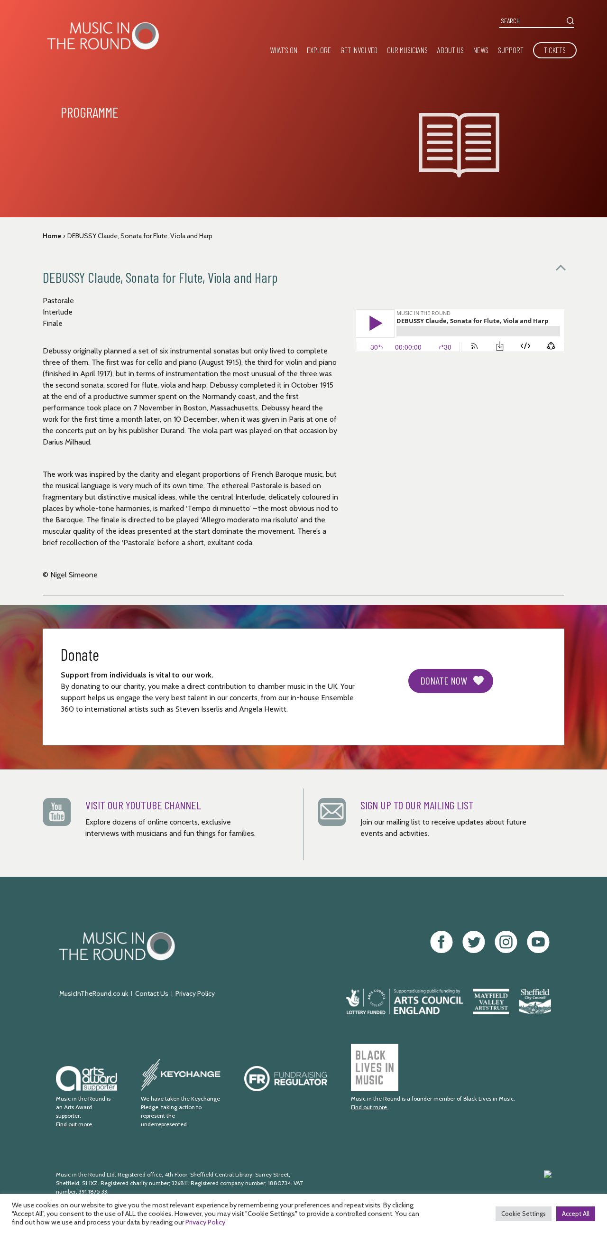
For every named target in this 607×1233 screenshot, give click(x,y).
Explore (319, 50)
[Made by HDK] (452, 1187)
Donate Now (443, 680)
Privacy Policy (195, 993)
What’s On (283, 50)
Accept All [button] (575, 1213)
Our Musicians (407, 50)
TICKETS (555, 50)
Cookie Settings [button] (523, 1213)
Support (511, 50)
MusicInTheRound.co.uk (93, 993)
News (480, 50)
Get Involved (358, 50)
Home (52, 236)
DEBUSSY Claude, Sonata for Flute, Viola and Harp (139, 236)
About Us (450, 50)
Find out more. (369, 1107)
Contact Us (151, 993)
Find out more (74, 1124)
